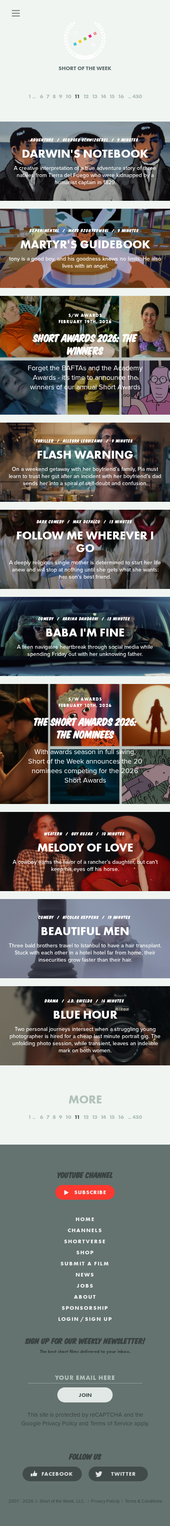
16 (121, 96)
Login (68, 1318)
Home (85, 1219)
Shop (85, 1252)
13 (94, 96)
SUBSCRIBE (90, 1192)
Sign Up (98, 1318)
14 (103, 96)
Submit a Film (85, 1263)
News (85, 1274)
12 (86, 96)
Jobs (85, 1285)
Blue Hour (85, 1014)
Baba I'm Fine (85, 632)
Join (85, 1394)
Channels (85, 1230)
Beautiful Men (85, 931)
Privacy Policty (105, 1501)
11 (77, 96)
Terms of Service (111, 1423)
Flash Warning (85, 454)
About (85, 1296)
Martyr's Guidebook (85, 244)
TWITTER (123, 1473)
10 (68, 96)
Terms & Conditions (143, 1501)
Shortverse (85, 1241)
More (85, 1099)
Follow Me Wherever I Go (85, 542)
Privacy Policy (59, 1423)
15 (112, 96)
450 (137, 96)
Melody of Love (85, 847)
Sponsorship (85, 1307)
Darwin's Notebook (85, 153)
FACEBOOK (57, 1473)
